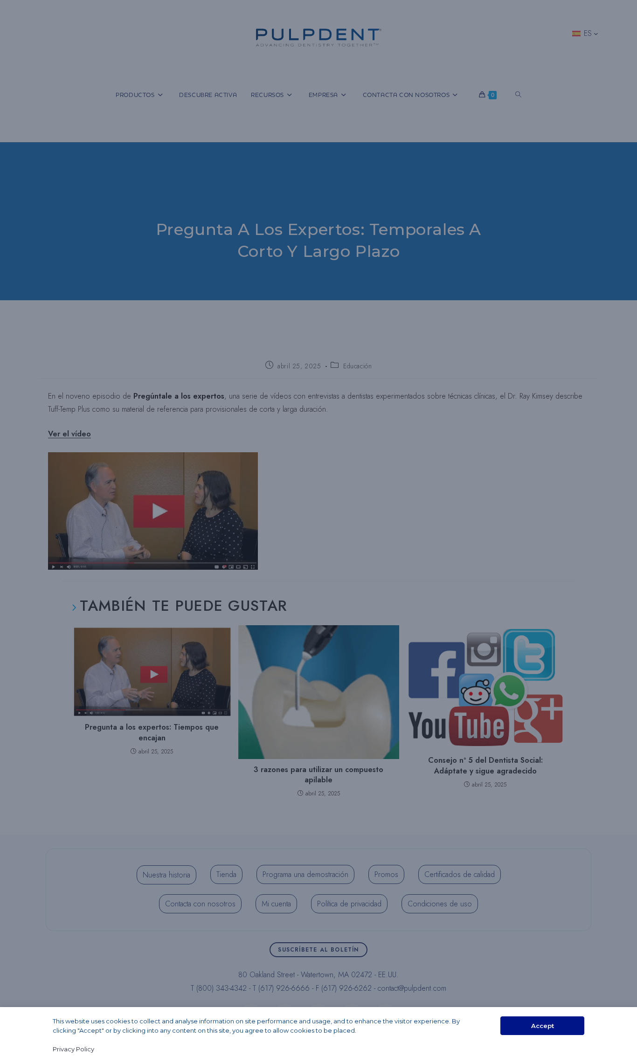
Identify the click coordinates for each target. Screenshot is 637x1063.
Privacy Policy (73, 1049)
